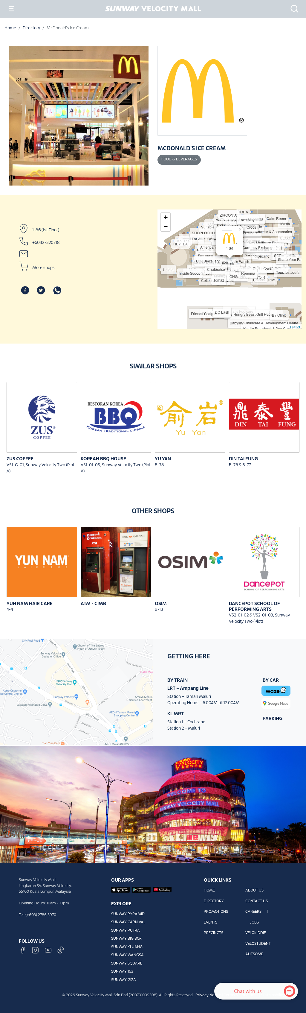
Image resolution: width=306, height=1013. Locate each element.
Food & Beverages (179, 159)
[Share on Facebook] (25, 290)
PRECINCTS (213, 933)
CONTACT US (256, 901)
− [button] (166, 226)
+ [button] (166, 217)
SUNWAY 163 (122, 971)
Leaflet (295, 326)
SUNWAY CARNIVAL (128, 922)
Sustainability (272, 995)
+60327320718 (46, 243)
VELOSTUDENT (258, 944)
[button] (292, 8)
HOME (209, 890)
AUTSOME (254, 954)
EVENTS (210, 922)
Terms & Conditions (241, 995)
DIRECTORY (214, 901)
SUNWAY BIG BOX (126, 939)
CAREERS (253, 912)
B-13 (159, 610)
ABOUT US (254, 890)
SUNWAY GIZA (123, 980)
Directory (31, 28)
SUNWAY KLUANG (127, 947)
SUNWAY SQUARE (126, 963)
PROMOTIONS (216, 912)
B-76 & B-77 (240, 465)
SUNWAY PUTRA (125, 930)
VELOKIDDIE (255, 933)
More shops (43, 268)
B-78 (159, 465)
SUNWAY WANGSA (127, 955)
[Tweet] (41, 290)
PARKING (272, 718)
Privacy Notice (208, 995)
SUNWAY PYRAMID (128, 914)
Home (10, 28)
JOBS (254, 922)
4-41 (11, 610)
